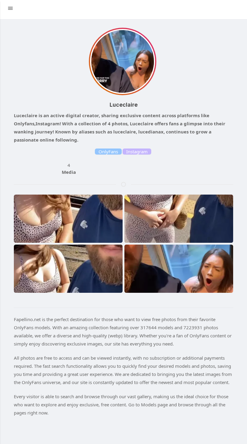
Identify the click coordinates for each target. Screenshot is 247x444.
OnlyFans (108, 152)
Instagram (137, 152)
